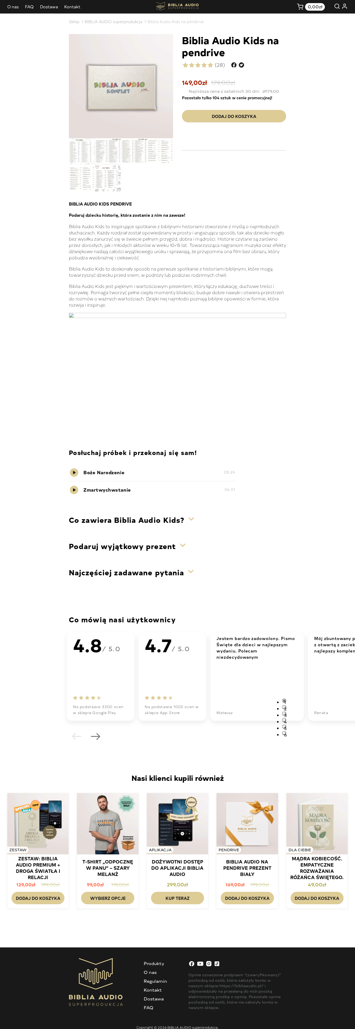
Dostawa (49, 6)
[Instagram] (209, 965)
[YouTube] (200, 965)
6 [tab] (285, 733)
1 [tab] (285, 701)
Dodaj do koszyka (234, 116)
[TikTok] (217, 965)
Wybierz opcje (108, 898)
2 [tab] (285, 707)
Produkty (154, 963)
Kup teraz (177, 898)
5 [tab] (285, 727)
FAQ (29, 6)
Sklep (74, 21)
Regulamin (155, 981)
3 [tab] (285, 714)
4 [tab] (285, 720)
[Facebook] (191, 965)
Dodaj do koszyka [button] (38, 898)
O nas (13, 6)
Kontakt (72, 6)
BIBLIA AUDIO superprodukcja (113, 21)
